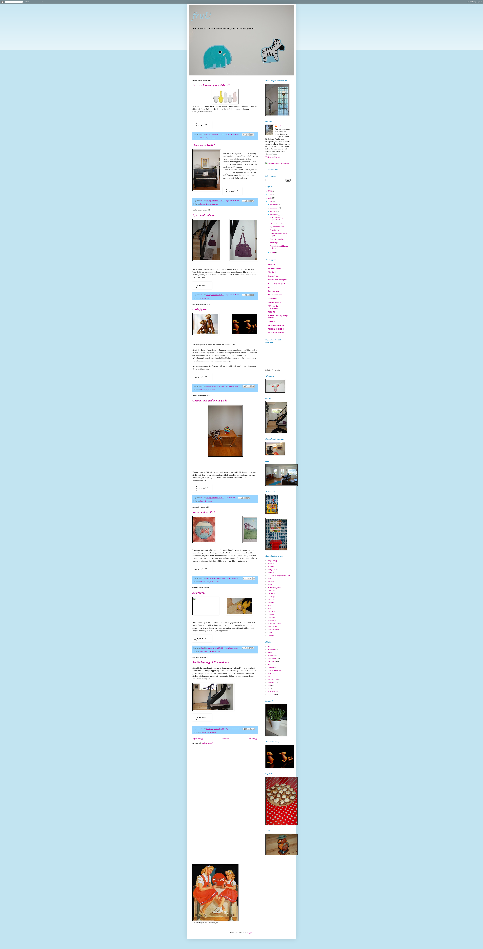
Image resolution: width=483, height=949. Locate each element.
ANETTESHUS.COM (276, 332)
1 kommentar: (230, 498)
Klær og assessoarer (214, 651)
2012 (270, 194)
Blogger (249, 933)
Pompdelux (272, 611)
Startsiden (225, 738)
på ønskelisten (210, 138)
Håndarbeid (272, 661)
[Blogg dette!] (246, 134)
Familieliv (203, 501)
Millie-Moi (272, 312)
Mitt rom (271, 602)
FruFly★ (271, 264)
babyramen (272, 298)
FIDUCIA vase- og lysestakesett (211, 85)
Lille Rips (271, 590)
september (274, 214)
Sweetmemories (273, 629)
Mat (269, 676)
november (274, 208)
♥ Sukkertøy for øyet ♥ (276, 283)
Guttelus (271, 572)
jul (269, 688)
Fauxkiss (271, 563)
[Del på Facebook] (250, 134)
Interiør (202, 138)
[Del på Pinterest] (253, 134)
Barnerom (271, 649)
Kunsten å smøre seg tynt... (278, 279)
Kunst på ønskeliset (203, 512)
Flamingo (271, 566)
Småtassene (272, 620)
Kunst (207, 582)
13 (269, 287)
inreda (270, 584)
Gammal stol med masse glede (209, 400)
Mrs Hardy (272, 272)
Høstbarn (271, 581)
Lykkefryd (271, 596)
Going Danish (272, 569)
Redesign (213, 732)
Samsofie (271, 614)
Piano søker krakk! (203, 145)
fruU (202, 14)
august (272, 252)
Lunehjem (271, 593)
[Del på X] (248, 134)
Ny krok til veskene (203, 215)
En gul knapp (272, 560)
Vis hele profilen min (272, 157)
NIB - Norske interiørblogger (273, 307)
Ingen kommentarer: (232, 134)
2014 (270, 191)
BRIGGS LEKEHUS (276, 325)
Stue (216, 204)
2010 (270, 201)
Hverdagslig (272, 658)
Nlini (269, 605)
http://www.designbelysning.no (279, 575)
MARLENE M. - (274, 302)
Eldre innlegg (252, 738)
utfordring (271, 694)
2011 (270, 198)
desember (273, 204)
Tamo (270, 632)
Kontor (270, 673)
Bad (269, 646)
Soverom (271, 682)
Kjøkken (271, 667)
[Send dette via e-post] (243, 134)
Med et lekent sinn (275, 294)
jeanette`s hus (273, 276)
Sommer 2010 (273, 679)
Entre (202, 298)
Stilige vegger (273, 626)
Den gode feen (273, 291)
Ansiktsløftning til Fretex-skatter (211, 662)
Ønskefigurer (200, 309)
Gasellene (271, 321)
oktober (273, 211)
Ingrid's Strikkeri (274, 268)
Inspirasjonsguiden (274, 587)
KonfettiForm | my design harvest (278, 316)
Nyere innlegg (198, 738)
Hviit (269, 578)
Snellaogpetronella (274, 623)
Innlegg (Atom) (207, 743)
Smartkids (271, 617)
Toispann (271, 635)
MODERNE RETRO (276, 329)
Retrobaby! (198, 592)
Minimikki (271, 599)
